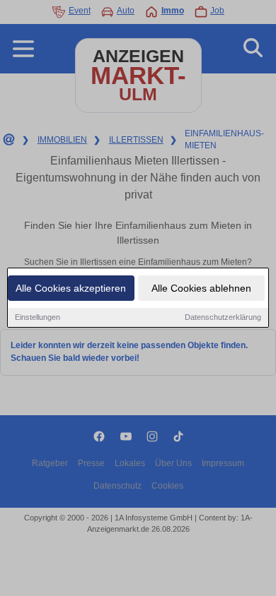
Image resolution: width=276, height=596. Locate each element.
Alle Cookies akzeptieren (71, 288)
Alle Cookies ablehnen (201, 288)
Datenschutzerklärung (223, 317)
